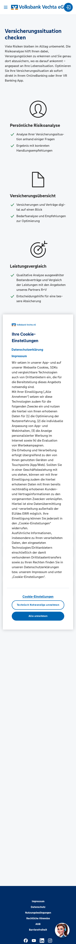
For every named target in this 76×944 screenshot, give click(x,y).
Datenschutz (38, 907)
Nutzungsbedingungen (38, 912)
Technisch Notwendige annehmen (38, 605)
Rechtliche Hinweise (38, 918)
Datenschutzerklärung (27, 349)
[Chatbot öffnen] (62, 930)
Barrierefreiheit (38, 929)
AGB (38, 924)
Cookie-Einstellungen (38, 596)
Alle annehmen (38, 616)
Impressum (38, 901)
